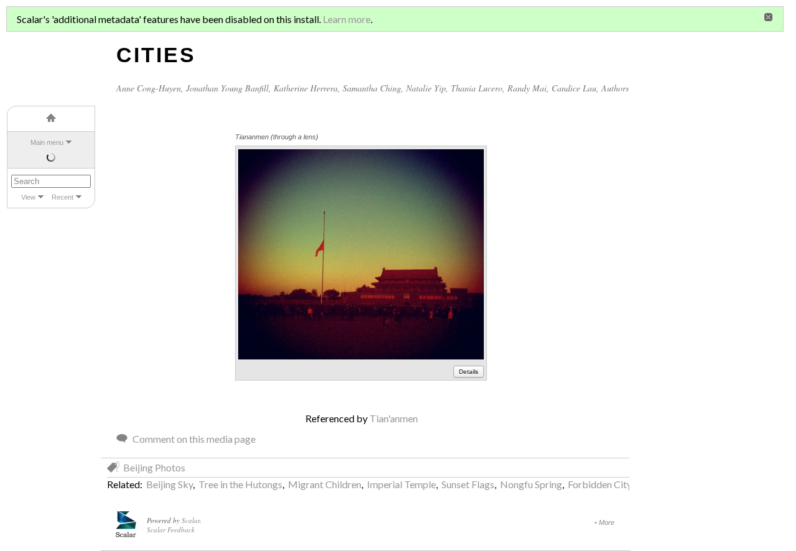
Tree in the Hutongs (240, 484)
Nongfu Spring (531, 484)
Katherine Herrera (306, 88)
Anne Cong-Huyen (148, 88)
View (28, 197)
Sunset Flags (468, 484)
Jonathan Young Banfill (227, 88)
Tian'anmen (393, 418)
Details (468, 371)
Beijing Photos (154, 467)
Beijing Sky (169, 484)
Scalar (191, 520)
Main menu (46, 142)
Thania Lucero (476, 88)
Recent (62, 197)
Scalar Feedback (171, 529)
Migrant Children (324, 484)
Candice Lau (574, 88)
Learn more (347, 19)
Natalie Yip (426, 88)
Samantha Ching (372, 88)
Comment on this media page (194, 439)
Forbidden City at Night (618, 484)
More (606, 522)
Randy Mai (527, 88)
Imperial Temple (401, 484)
